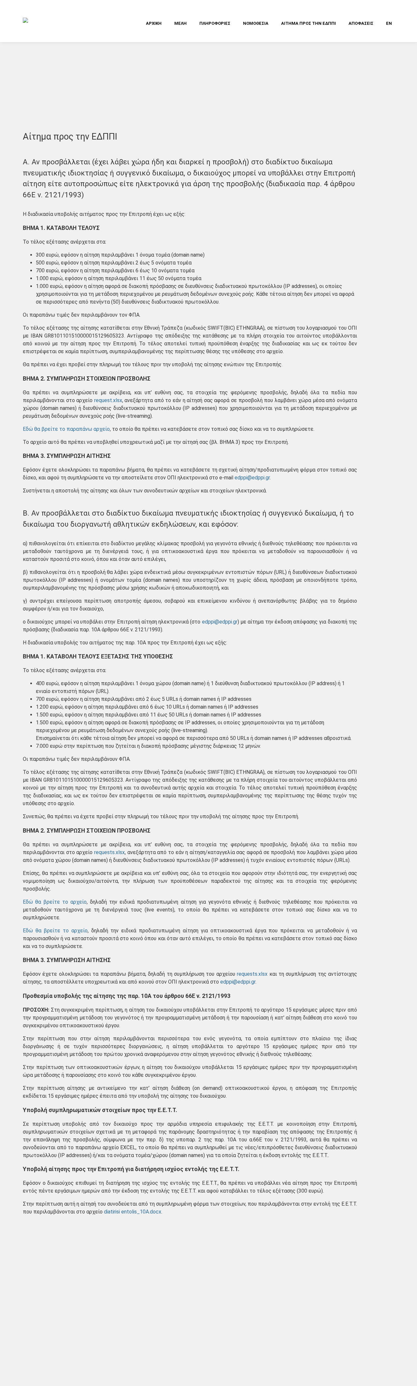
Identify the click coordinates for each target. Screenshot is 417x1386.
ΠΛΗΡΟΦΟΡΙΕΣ (214, 23)
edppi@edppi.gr (252, 478)
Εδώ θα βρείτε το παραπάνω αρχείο (66, 429)
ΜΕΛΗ (180, 23)
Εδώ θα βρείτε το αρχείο (55, 902)
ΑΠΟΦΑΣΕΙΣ (361, 23)
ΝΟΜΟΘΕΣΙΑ (255, 23)
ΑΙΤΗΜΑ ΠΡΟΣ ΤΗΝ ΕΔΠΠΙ (308, 23)
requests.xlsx (109, 852)
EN (389, 23)
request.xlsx (108, 400)
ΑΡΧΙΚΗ (154, 23)
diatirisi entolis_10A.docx (132, 1212)
